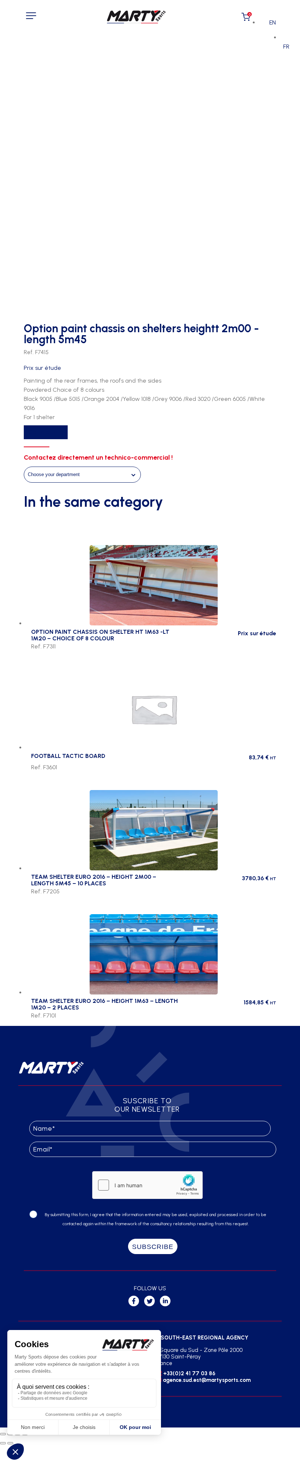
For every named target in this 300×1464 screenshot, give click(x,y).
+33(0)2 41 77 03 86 (189, 1373)
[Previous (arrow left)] (3, 1443)
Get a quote (46, 432)
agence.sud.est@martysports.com (207, 1380)
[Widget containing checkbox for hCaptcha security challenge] (147, 1185)
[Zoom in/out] (3, 1434)
